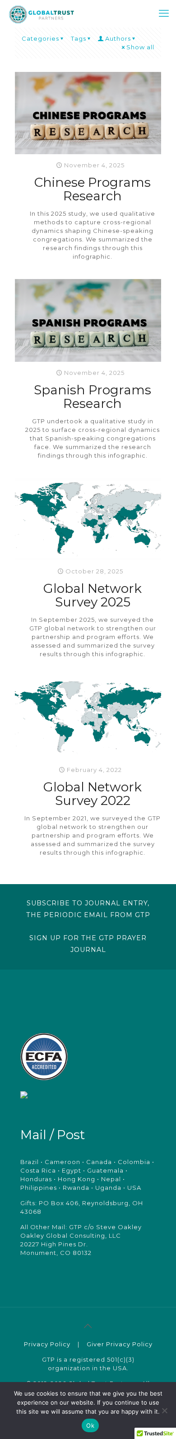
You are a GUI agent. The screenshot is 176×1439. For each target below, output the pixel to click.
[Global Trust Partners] (41, 13)
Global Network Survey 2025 (92, 595)
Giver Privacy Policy (120, 1344)
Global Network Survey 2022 (92, 793)
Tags (78, 38)
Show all (140, 47)
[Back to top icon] (88, 1325)
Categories (40, 38)
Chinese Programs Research (92, 189)
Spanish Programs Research (92, 396)
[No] (164, 1410)
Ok (90, 1425)
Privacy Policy (47, 1344)
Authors (118, 38)
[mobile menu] (163, 13)
